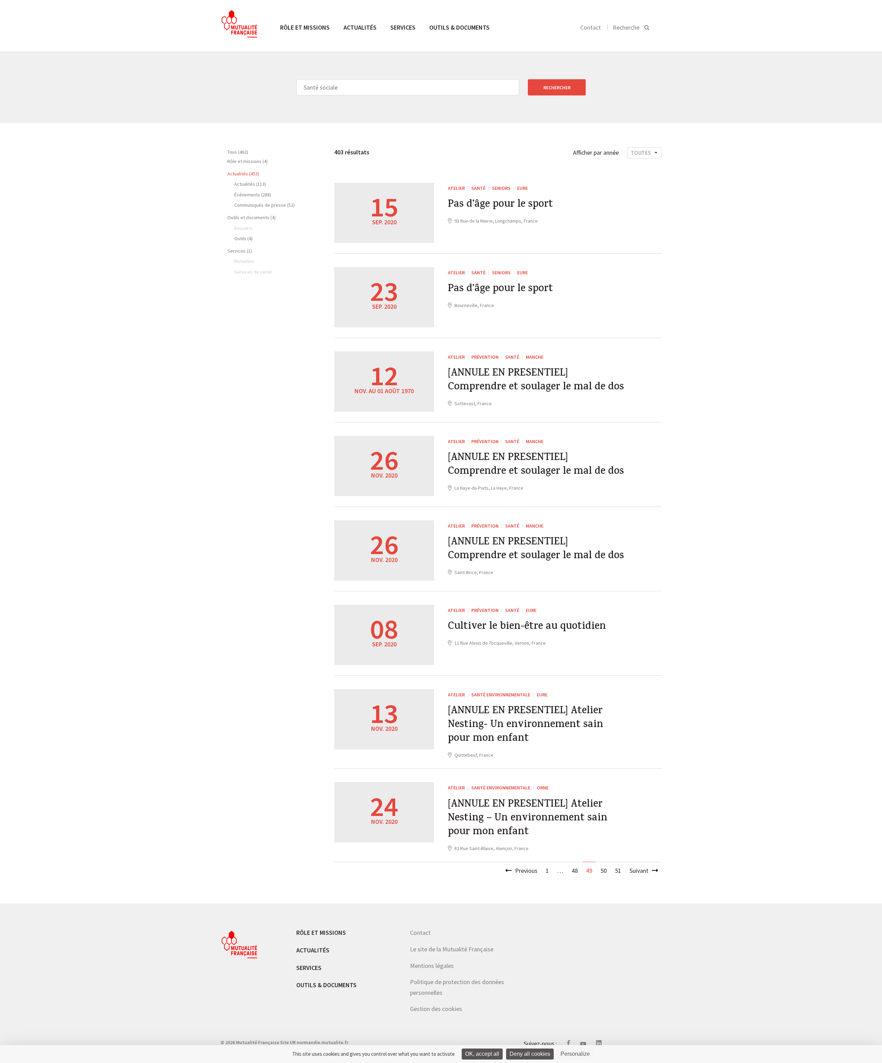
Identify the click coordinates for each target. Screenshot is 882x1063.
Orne (542, 788)
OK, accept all (482, 1054)
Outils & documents (459, 27)
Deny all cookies (530, 1054)
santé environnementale (500, 695)
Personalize (575, 1054)
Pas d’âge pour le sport (500, 205)
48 (575, 871)
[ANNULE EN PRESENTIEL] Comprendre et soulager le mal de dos (536, 381)
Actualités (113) (250, 184)
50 (604, 871)
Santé (478, 188)
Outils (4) (243, 238)
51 (618, 871)
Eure (522, 188)
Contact (590, 27)
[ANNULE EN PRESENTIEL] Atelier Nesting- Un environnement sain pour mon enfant (525, 725)
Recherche (626, 27)
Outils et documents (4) (251, 217)
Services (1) (239, 251)
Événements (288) (252, 195)
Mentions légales (432, 966)
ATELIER (456, 188)
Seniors (501, 188)
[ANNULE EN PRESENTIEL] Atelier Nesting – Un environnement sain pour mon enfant (527, 818)
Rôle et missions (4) (247, 161)
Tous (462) (237, 152)
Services (403, 27)
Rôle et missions (305, 27)
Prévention (485, 357)
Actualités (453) (243, 174)
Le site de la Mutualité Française (451, 949)
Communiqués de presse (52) (264, 205)
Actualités (360, 27)
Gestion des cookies (436, 1009)
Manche (534, 357)
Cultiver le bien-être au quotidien (527, 627)
